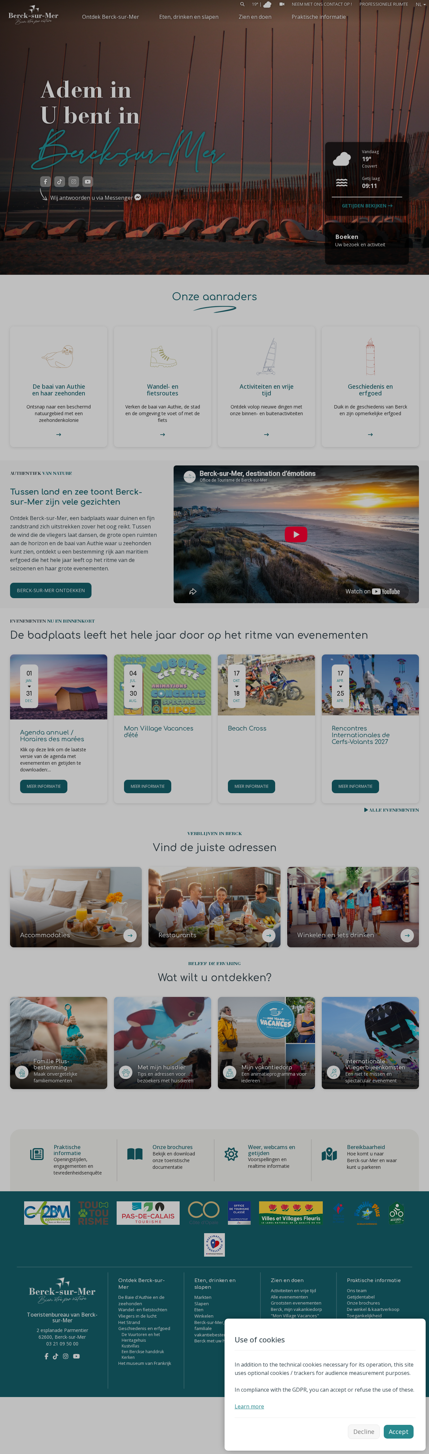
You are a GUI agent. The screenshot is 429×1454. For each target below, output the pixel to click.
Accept (399, 1432)
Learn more (249, 1406)
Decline (363, 1432)
